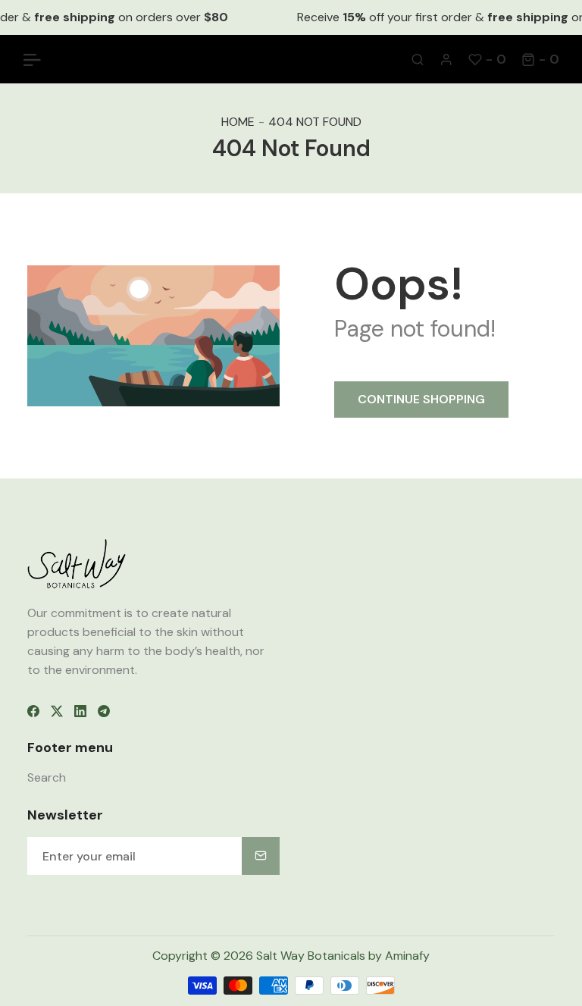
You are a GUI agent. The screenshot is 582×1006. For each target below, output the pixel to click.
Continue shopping (421, 399)
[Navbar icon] (32, 59)
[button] (540, 59)
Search (46, 777)
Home (238, 122)
